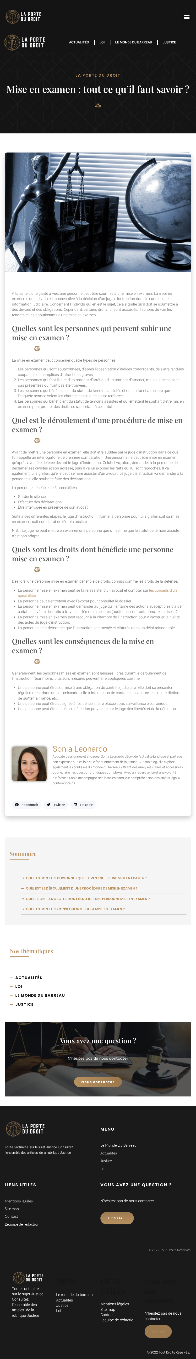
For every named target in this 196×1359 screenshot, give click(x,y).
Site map (107, 1309)
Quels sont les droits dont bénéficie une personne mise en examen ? (88, 898)
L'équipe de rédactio (116, 1320)
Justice (169, 42)
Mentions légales (114, 1304)
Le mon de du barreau (74, 1295)
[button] (186, 16)
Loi (102, 42)
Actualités (79, 42)
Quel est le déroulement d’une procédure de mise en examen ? (81, 888)
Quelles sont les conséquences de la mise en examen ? (75, 909)
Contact (107, 1315)
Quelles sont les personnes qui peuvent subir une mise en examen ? (86, 878)
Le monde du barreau (133, 42)
